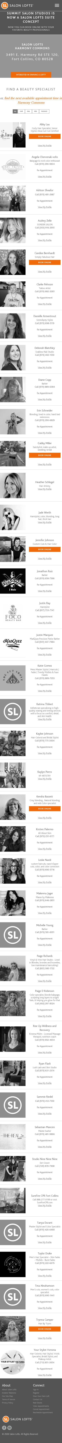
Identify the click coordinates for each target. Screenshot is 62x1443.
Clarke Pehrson (45, 284)
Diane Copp (44, 379)
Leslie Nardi (44, 860)
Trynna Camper (44, 1319)
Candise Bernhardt (45, 253)
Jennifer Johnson (44, 540)
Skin (35, 111)
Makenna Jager (44, 893)
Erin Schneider (44, 410)
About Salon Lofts (9, 1389)
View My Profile (44, 145)
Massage (44, 111)
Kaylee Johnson (44, 733)
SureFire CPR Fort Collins (44, 1195)
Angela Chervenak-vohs (45, 157)
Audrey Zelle (45, 220)
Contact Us (37, 1399)
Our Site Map (7, 1396)
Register (36, 1393)
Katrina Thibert (44, 704)
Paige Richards (44, 956)
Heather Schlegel (44, 482)
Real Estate (37, 1403)
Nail (28, 111)
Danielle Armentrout (44, 316)
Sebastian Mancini (45, 1127)
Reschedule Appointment (43, 1412)
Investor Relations (9, 1393)
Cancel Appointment (41, 1409)
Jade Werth (44, 512)
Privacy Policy (7, 1403)
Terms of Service (8, 1399)
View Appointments (41, 1406)
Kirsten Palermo (44, 829)
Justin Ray (44, 603)
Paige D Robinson (44, 991)
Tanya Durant (44, 1222)
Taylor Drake (45, 1253)
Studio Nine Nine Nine (44, 1159)
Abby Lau (45, 124)
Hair (21, 111)
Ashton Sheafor (44, 190)
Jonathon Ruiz (45, 571)
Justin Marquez (44, 635)
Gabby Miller (45, 443)
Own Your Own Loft (41, 1396)
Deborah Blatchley (45, 348)
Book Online (44, 136)
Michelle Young (44, 925)
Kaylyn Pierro (44, 771)
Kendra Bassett (44, 796)
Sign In (35, 1389)
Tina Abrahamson (44, 1285)
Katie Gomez (45, 665)
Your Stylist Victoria (45, 1349)
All (15, 111)
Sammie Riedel (45, 1096)
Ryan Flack (45, 1063)
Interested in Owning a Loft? (31, 75)
